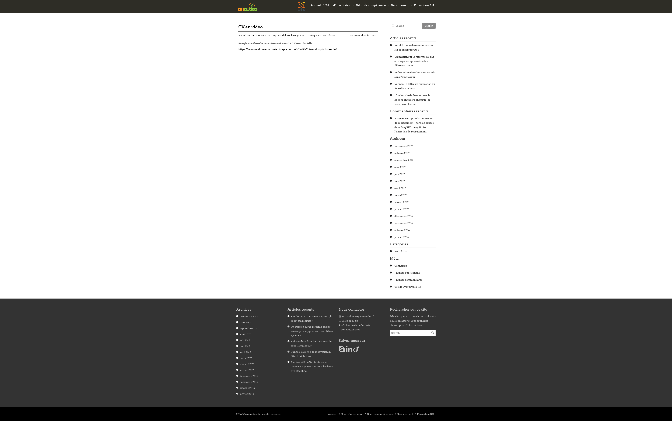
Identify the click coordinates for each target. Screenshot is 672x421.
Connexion (400, 265)
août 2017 (399, 167)
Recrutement (400, 5)
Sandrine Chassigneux (291, 35)
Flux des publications (407, 272)
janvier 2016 (401, 237)
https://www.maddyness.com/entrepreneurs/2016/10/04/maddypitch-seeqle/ (287, 49)
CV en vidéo (250, 27)
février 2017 (401, 202)
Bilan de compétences (371, 5)
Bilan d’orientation (338, 5)
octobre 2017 (402, 153)
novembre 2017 (403, 146)
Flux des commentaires (408, 279)
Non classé (329, 35)
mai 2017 (399, 181)
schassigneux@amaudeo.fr (358, 316)
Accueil (315, 5)
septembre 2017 (403, 160)
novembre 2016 (403, 223)
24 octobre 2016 (260, 35)
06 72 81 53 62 (349, 320)
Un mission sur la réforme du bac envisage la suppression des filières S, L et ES (414, 61)
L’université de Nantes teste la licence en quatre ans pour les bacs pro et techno (412, 99)
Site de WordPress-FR (407, 286)
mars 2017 (400, 195)
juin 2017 (399, 174)
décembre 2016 (403, 216)
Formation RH (424, 5)
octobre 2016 (402, 230)
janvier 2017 (401, 209)
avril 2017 (400, 188)
